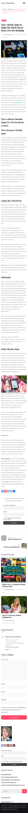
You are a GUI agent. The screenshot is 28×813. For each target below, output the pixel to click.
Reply (7, 649)
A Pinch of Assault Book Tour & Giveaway (13, 785)
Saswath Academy (13, 637)
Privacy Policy (12, 809)
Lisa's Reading (7, 3)
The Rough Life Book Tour (8, 782)
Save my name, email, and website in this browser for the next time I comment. (14, 710)
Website (3, 700)
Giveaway (6, 576)
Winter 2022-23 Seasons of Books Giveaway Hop (13, 585)
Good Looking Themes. (10, 807)
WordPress (4, 809)
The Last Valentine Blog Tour (9, 777)
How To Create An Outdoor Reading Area (11, 616)
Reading (4, 20)
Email (4, 511)
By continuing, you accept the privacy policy (12, 518)
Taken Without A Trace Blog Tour (10, 780)
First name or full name (9, 505)
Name (3, 684)
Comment (5, 659)
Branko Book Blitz (6, 774)
